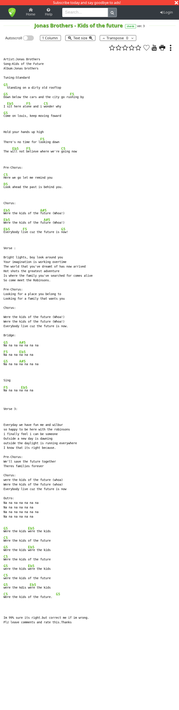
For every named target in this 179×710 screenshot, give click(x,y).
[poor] (118, 47)
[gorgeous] (138, 47)
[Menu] (170, 47)
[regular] (125, 47)
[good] (131, 47)
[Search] (112, 12)
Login (168, 12)
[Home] (12, 12)
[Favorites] (146, 47)
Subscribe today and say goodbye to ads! (87, 2)
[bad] (112, 47)
